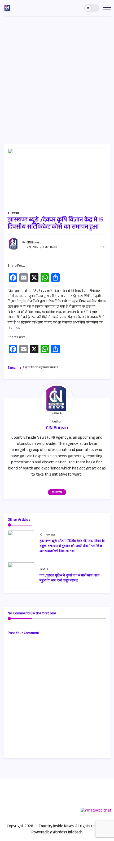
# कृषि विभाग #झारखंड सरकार (40, 368)
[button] (92, 8)
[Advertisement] (57, 76)
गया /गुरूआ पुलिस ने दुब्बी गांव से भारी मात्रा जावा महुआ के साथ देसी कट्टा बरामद (69, 578)
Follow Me (57, 492)
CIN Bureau (34, 242)
